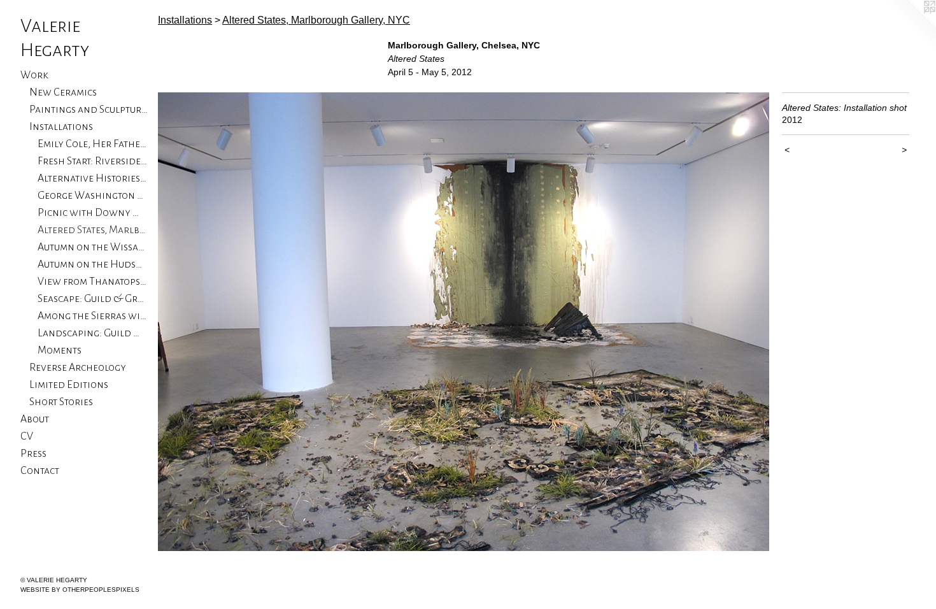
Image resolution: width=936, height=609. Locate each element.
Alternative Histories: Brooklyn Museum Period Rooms (93, 178)
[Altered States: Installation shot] (463, 321)
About (34, 419)
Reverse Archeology (77, 367)
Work (34, 75)
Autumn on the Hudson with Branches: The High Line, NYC (93, 264)
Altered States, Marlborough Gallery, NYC (93, 230)
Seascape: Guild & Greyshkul (93, 298)
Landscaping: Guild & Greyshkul (93, 333)
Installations (61, 127)
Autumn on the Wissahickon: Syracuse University (93, 247)
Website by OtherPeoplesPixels (79, 589)
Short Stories (61, 402)
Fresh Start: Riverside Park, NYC (93, 161)
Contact (39, 470)
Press (33, 453)
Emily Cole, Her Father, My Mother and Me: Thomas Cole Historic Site (93, 144)
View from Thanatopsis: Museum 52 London (93, 281)
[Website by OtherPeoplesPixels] (910, 25)
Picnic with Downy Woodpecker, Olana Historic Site (93, 213)
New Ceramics (63, 92)
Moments (60, 350)
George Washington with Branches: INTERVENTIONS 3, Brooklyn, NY (93, 195)
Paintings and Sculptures (88, 109)
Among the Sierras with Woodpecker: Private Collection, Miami (93, 316)
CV (26, 436)
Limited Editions (68, 384)
